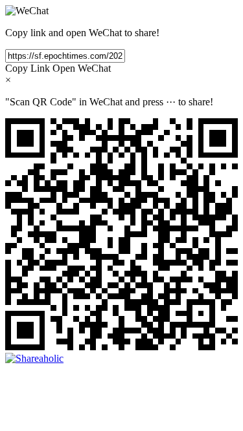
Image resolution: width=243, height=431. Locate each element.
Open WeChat (81, 68)
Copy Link (27, 68)
